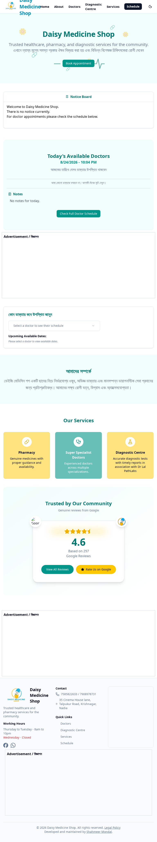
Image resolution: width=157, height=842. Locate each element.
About (59, 6)
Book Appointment (78, 63)
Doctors (74, 6)
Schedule (133, 6)
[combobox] (54, 326)
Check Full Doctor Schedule (78, 214)
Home (44, 6)
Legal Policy (112, 828)
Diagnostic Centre (93, 6)
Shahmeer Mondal (99, 832)
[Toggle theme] (150, 6)
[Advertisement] (78, 267)
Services (113, 6)
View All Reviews (57, 569)
